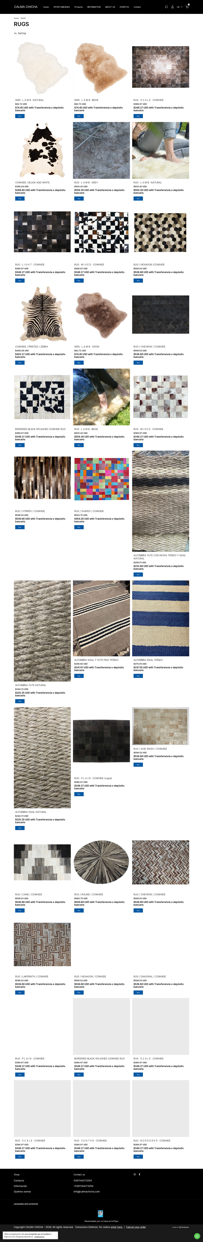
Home (46, 7)
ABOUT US (110, 7)
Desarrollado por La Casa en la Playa (101, 1221)
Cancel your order (136, 1227)
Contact (137, 7)
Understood (39, 1237)
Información (20, 1186)
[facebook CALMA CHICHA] (139, 1174)
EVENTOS (124, 7)
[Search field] (166, 7)
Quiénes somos (22, 1191)
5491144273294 (83, 1180)
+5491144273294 (83, 1186)
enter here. (117, 1227)
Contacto (19, 1180)
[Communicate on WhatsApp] (197, 1236)
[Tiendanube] (180, 1227)
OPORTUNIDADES (61, 7)
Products (79, 7)
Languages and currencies (26, 1203)
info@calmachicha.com (87, 1191)
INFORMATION (94, 7)
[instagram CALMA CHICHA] (135, 1174)
